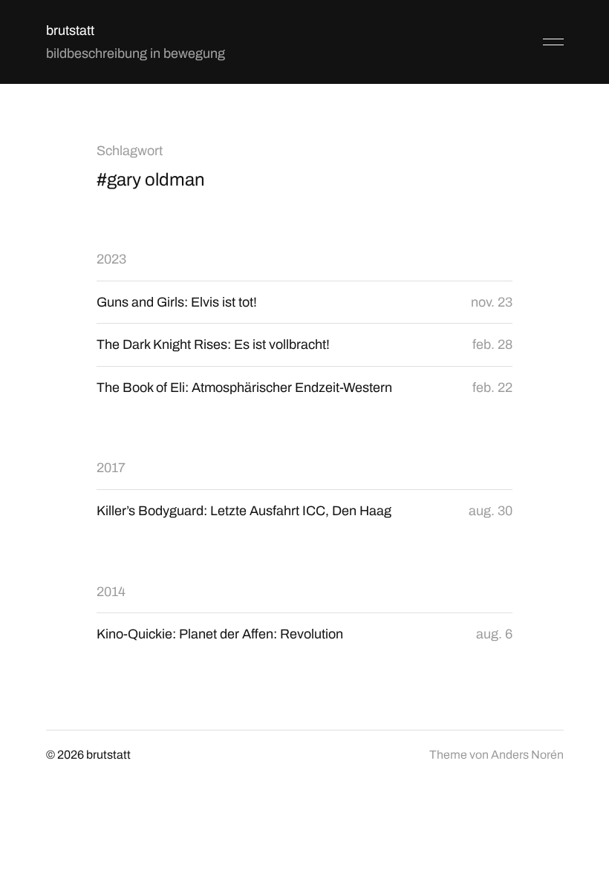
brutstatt (70, 30)
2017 (111, 467)
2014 (111, 591)
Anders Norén (527, 754)
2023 (111, 259)
